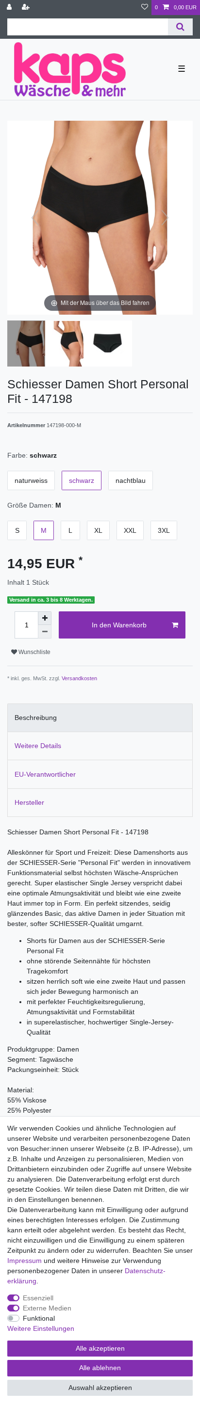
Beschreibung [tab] (36, 717)
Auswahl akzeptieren (100, 1387)
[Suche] (180, 26)
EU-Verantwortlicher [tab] (45, 774)
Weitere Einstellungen (40, 1328)
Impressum (24, 1260)
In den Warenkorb (119, 625)
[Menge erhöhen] (44, 618)
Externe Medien (47, 1308)
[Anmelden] (10, 7)
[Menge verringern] (44, 632)
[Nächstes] (165, 217)
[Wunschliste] (144, 7)
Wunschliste (33, 652)
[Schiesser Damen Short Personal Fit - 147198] (31, 344)
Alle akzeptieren (100, 1348)
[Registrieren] (26, 7)
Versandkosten (79, 678)
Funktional (39, 1318)
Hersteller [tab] (29, 802)
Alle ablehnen (100, 1368)
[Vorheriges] (35, 217)
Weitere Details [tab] (38, 746)
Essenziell (38, 1298)
